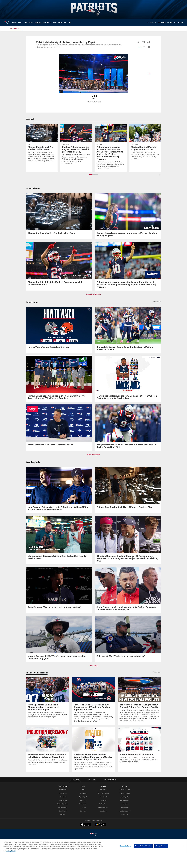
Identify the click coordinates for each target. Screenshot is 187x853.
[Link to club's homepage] (6, 22)
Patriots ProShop (125, 789)
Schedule (83, 807)
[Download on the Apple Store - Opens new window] (86, 825)
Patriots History (62, 807)
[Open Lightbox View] (93, 79)
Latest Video (62, 793)
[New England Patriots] (93, 834)
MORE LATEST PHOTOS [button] (93, 294)
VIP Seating (103, 800)
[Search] (148, 22)
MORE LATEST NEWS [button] (93, 454)
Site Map (62, 814)
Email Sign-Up (125, 797)
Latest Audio (62, 797)
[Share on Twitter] (138, 43)
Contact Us (125, 814)
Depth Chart (83, 793)
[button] (90, 174)
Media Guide (124, 807)
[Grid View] (144, 47)
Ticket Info (103, 789)
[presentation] (160, 175)
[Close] (183, 846)
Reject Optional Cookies (143, 846)
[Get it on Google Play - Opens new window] (100, 825)
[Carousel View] (140, 47)
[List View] (149, 47)
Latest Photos (63, 800)
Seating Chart (103, 804)
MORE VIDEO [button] (93, 666)
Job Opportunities (124, 811)
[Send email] (143, 43)
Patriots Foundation (63, 804)
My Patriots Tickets (103, 793)
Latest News (62, 789)
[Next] (149, 73)
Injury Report (83, 797)
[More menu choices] (70, 22)
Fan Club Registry (125, 793)
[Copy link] (148, 42)
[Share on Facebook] (133, 43)
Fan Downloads (124, 800)
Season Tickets (103, 797)
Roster (83, 789)
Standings (83, 811)
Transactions (83, 804)
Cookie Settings (125, 846)
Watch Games (103, 811)
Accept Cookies (161, 846)
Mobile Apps (124, 804)
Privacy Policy (10, 851)
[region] (93, 846)
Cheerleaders (63, 811)
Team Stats (83, 800)
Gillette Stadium (103, 807)
